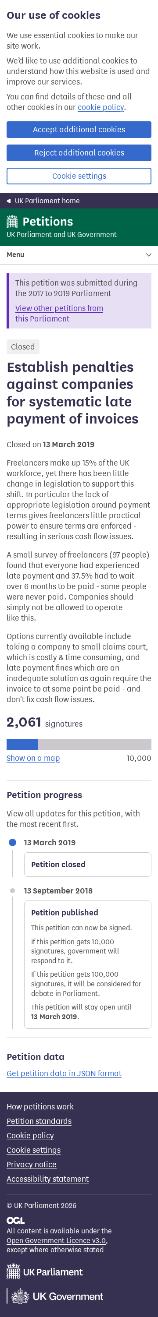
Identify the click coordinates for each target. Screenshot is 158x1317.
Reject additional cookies (79, 153)
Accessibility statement (48, 1179)
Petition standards (39, 1121)
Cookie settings (79, 176)
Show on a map (33, 758)
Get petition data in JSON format (64, 1073)
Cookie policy (30, 1135)
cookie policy (101, 107)
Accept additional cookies (79, 129)
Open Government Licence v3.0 (56, 1240)
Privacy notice (32, 1164)
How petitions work (40, 1107)
